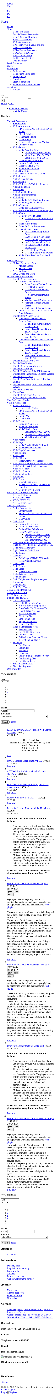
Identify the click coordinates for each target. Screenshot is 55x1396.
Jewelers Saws (25, 629)
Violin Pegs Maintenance (24, 194)
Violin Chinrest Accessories (31, 208)
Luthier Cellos (25, 511)
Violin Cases (19, 213)
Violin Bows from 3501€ (36, 158)
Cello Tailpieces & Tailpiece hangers (30, 579)
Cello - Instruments (22, 508)
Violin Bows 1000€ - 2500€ (38, 152)
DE (8, 14)
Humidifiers (18, 189)
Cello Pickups (19, 584)
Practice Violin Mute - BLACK (21, 797)
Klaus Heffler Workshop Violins (34, 142)
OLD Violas (24, 418)
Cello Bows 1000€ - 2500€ (37, 534)
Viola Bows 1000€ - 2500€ (37, 432)
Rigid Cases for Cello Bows (26, 550)
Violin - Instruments (22, 126)
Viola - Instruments (22, 405)
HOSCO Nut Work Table (31, 603)
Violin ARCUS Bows (29, 168)
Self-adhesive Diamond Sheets (33, 637)
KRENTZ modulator (22, 55)
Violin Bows (19, 147)
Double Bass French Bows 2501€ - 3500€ (37, 351)
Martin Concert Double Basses (39, 300)
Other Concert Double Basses (38, 284)
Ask (9, 755)
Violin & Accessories (22, 42)
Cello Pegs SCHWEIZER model (34, 558)
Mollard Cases (25, 268)
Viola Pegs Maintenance (24, 450)
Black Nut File (25, 616)
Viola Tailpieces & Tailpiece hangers (30, 466)
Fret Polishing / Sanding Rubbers (34, 655)
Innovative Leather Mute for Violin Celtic (26, 1046)
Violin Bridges (19, 181)
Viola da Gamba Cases (23, 574)
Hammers (23, 653)
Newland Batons (20, 271)
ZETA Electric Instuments (25, 50)
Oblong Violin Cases (28, 229)
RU (8, 16)
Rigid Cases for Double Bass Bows (29, 397)
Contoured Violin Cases (30, 216)
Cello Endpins (19, 566)
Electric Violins (26, 134)
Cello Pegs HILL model (30, 561)
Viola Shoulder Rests (22, 474)
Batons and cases (21, 31)
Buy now (11, 766)
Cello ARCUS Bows (28, 526)
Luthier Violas (25, 416)
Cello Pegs (18, 555)
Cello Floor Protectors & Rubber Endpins (32, 542)
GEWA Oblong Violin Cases (38, 239)
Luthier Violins (26, 144)
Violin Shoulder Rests (23, 192)
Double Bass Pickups (23, 389)
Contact (10, 66)
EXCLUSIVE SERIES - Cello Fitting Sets (33, 545)
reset (13, 722)
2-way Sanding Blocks (29, 640)
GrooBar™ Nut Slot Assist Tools (34, 608)
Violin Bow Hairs (21, 171)
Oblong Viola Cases (28, 482)
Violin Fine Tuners (21, 187)
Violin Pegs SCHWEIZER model (34, 200)
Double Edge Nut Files (29, 611)
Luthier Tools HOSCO (23, 58)
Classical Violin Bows (29, 165)
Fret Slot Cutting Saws (29, 632)
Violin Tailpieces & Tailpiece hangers (30, 184)
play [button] (10, 892)
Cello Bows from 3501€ (36, 540)
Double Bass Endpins (23, 376)
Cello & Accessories (22, 47)
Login (10, 3)
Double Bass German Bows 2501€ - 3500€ (38, 330)
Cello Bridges (19, 576)
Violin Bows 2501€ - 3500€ (38, 155)
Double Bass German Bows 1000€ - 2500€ (38, 325)
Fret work (17, 642)
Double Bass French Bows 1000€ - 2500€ (37, 346)
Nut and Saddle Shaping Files (32, 605)
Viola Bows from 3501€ (36, 437)
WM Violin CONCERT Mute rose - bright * (27, 883)
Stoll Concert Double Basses (38, 308)
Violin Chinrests (20, 205)
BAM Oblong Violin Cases (37, 237)
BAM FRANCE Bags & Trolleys (28, 45)
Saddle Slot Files (26, 624)
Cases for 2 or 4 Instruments (32, 226)
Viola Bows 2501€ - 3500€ (37, 434)
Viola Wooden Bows (28, 429)
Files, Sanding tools (22, 666)
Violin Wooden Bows (29, 150)
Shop (9, 29)
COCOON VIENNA (23, 53)
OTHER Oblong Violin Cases (39, 252)
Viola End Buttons (21, 471)
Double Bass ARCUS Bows (26, 360)
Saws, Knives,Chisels (23, 663)
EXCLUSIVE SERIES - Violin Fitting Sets (33, 210)
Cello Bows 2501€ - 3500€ (37, 537)
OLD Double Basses (34, 287)
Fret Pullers (24, 648)
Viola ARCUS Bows (28, 426)
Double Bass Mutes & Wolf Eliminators (31, 371)
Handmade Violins (27, 137)
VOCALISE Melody (23, 495)
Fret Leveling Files (27, 658)
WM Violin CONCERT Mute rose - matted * (28, 964)
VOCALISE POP (21, 500)
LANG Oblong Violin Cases (38, 242)
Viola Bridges (19, 453)
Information (12, 68)
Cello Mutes (18, 563)
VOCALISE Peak (21, 497)
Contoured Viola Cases (29, 490)
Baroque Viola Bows (28, 424)
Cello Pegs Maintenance (24, 547)
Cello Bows (18, 521)
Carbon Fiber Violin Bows (31, 160)
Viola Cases (18, 479)
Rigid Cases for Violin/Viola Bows (29, 173)
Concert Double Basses (29, 281)
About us (11, 87)
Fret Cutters (24, 645)
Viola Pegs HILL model (30, 447)
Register (13, 1392)
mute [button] (10, 895)
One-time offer (20, 60)
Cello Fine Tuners (21, 587)
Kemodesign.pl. (8, 1389)
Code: (4, 710)
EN (8, 11)
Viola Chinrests (20, 458)
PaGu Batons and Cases (24, 273)
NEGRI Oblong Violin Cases (38, 250)
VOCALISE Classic (22, 503)
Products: (5, 713)
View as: (5, 674)
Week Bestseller (14, 63)
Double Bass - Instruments (25, 279)
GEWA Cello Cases (28, 571)
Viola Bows (18, 421)
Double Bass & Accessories (26, 34)
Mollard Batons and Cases (25, 263)
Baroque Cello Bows (28, 524)
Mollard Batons (26, 266)
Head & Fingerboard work (25, 626)
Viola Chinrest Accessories (31, 461)
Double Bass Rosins (22, 363)
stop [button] (16, 892)
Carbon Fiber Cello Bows (31, 529)
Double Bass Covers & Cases (26, 395)
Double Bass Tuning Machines (27, 366)
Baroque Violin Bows (29, 163)
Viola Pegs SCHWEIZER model (34, 445)
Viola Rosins (19, 439)
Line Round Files (27, 619)
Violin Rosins (19, 176)
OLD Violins (25, 139)
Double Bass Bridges (23, 368)
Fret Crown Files (26, 661)
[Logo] (4, 21)
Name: (4, 707)
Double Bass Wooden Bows (26, 316)
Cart (9, 6)
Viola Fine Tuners (21, 468)
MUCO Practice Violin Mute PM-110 (24, 761)
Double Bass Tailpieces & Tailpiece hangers (33, 374)
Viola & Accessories (22, 39)
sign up (4, 1382)
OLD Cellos (24, 518)
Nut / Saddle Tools (21, 600)
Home (10, 26)
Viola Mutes (18, 455)
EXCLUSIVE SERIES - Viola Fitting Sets (33, 463)
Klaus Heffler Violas (28, 408)
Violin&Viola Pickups (23, 179)
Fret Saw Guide (26, 634)
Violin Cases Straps (28, 223)
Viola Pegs (18, 442)
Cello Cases (18, 569)
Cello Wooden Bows (28, 532)
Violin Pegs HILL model (30, 202)
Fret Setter (23, 650)
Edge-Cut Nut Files (28, 621)
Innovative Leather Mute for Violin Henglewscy (29, 808)
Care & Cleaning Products (25, 37)
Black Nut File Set (27, 613)
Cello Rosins (19, 553)
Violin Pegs (18, 197)
